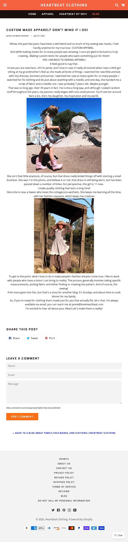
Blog (95, 14)
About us (64, 463)
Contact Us (64, 468)
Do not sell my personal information (64, 500)
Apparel (48, 14)
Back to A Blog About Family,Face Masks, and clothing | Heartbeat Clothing (65, 433)
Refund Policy (64, 477)
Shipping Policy (64, 482)
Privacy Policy (64, 472)
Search (64, 459)
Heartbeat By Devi (73, 14)
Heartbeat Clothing (64, 5)
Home (32, 14)
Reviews (64, 491)
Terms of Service (64, 486)
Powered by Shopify (80, 519)
